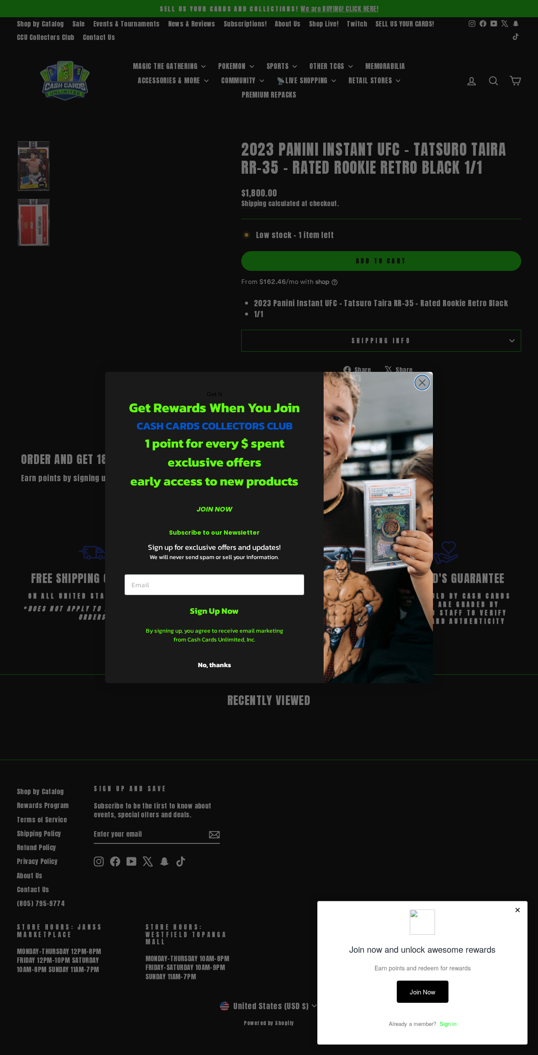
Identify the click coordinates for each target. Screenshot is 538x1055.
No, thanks (214, 665)
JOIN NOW (214, 509)
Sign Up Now (214, 610)
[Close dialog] (422, 382)
